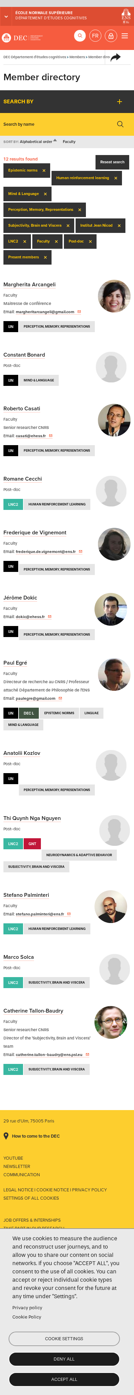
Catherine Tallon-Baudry (33, 1010)
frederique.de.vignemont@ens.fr (46, 551)
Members (77, 57)
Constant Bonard (24, 354)
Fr (95, 35)
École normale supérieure (43, 13)
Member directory (103, 57)
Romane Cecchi (22, 478)
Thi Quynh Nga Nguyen (32, 818)
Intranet (111, 36)
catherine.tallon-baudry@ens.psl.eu (49, 1054)
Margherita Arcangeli (29, 284)
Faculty (69, 142)
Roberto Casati (21, 408)
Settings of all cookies (31, 1198)
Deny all (64, 1359)
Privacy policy (27, 1308)
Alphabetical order (39, 142)
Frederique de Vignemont (34, 532)
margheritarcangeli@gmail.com (45, 311)
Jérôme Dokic (20, 597)
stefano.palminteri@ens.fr (40, 914)
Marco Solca (18, 957)
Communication (21, 1175)
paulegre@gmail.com (35, 698)
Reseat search (112, 162)
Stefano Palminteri (26, 895)
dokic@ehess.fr (30, 616)
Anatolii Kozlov (21, 753)
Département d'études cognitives (51, 18)
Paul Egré (15, 662)
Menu (125, 36)
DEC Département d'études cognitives (22, 38)
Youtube (13, 1158)
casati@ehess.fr (31, 435)
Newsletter (16, 1166)
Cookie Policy (26, 1317)
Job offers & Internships (32, 1220)
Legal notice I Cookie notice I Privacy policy (55, 1190)
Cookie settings (64, 1339)
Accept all (64, 1379)
